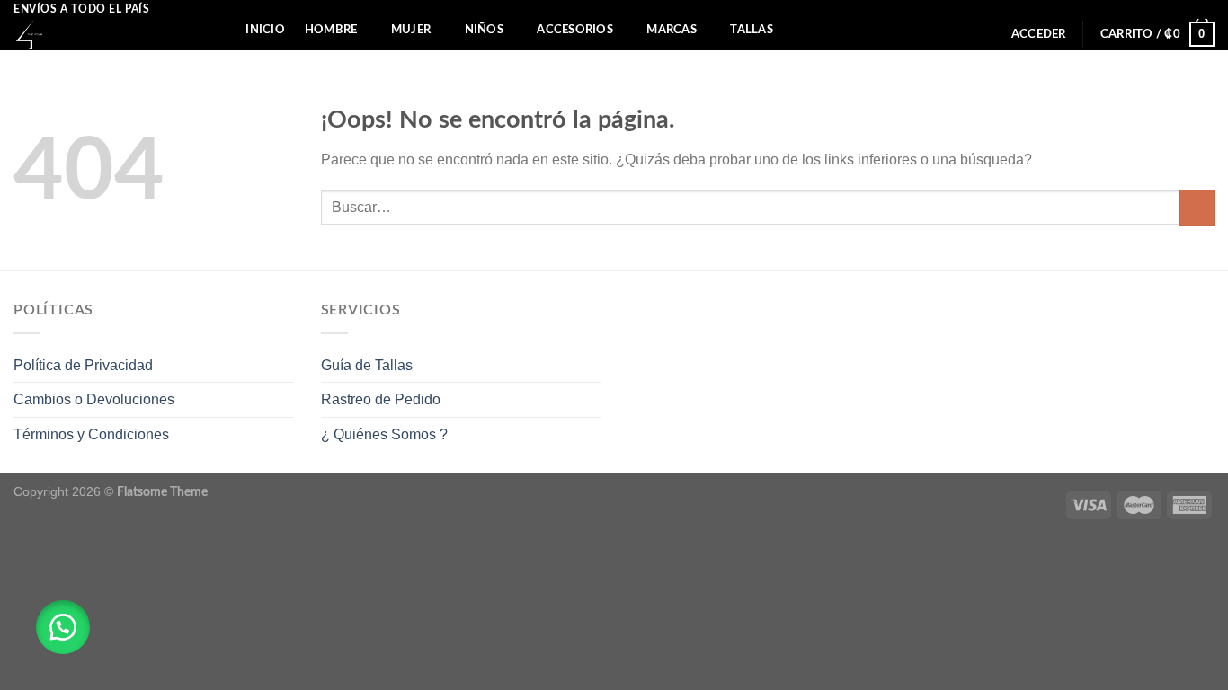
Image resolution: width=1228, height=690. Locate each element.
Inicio (265, 29)
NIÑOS (484, 29)
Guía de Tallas (367, 365)
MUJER (411, 29)
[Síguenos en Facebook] (1188, 9)
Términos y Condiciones (91, 434)
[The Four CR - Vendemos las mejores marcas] (99, 34)
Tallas (751, 29)
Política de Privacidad (83, 365)
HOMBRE (331, 29)
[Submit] (1197, 207)
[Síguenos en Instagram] (1205, 9)
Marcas (671, 29)
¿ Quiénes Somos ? (384, 434)
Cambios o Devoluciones (93, 399)
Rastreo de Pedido (380, 399)
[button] (63, 627)
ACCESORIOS (575, 29)
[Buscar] (219, 30)
